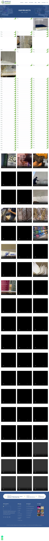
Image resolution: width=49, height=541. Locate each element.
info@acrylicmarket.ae (31, 496)
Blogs (35, 2)
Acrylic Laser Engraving (30, 508)
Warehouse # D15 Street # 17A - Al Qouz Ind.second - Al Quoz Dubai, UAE (15, 497)
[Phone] (2, 537)
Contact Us (20, 515)
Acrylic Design (29, 513)
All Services (28, 517)
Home (22, 12)
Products (19, 508)
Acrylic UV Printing (29, 510)
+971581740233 (41, 496)
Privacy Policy (20, 520)
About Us (21, 2)
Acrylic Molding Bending (30, 506)
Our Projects (44, 2)
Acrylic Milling (29, 515)
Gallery (39, 2)
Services (26, 2)
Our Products (31, 2)
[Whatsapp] (2, 539)
